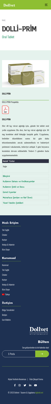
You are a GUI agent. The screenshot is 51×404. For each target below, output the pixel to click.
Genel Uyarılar (9, 192)
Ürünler (4, 234)
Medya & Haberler (8, 244)
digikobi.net (39, 392)
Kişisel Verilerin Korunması (17, 379)
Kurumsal (5, 264)
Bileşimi (6, 176)
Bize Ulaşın (6, 249)
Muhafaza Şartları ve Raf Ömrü (17, 197)
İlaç (3, 20)
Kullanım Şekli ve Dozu (13, 186)
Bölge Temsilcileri (8, 309)
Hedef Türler (9, 161)
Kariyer (4, 239)
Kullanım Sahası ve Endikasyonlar (19, 181)
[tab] (25, 161)
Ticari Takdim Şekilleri (13, 202)
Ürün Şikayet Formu (36, 379)
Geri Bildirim (6, 319)
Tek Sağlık (5, 229)
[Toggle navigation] (40, 5)
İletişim (4, 314)
